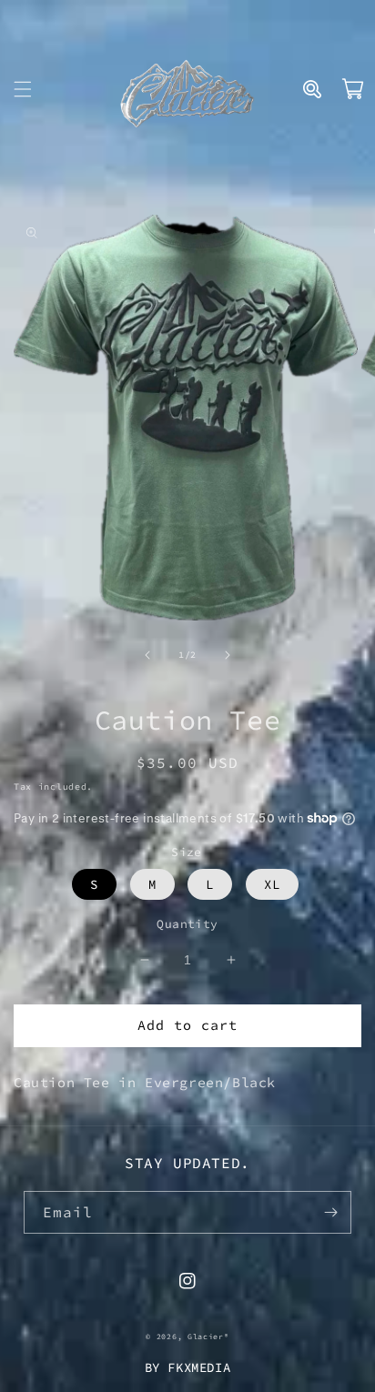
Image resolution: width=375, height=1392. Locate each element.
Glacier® (208, 1336)
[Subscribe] (330, 1212)
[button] (23, 89)
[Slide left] (147, 655)
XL (272, 884)
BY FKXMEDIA (188, 1367)
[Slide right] (228, 655)
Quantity (187, 924)
